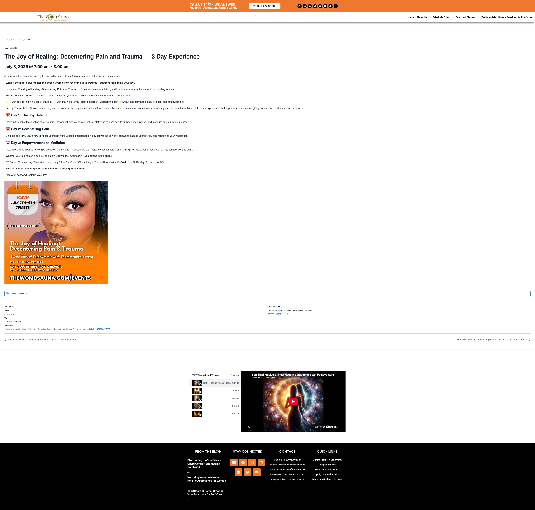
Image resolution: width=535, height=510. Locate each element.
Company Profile (327, 464)
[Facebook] (299, 6)
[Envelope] (234, 462)
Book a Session (507, 17)
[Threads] (310, 6)
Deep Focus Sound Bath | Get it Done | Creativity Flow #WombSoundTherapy (217, 398)
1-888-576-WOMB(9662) (287, 459)
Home (411, 17)
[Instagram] (305, 6)
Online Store (525, 17)
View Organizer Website (278, 313)
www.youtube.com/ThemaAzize (287, 479)
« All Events (10, 47)
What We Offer (441, 17)
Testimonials (488, 17)
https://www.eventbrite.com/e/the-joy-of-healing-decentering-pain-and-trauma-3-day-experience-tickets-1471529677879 (57, 329)
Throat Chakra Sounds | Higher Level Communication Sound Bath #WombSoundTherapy (217, 390)
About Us (422, 17)
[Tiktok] (336, 6)
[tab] (215, 383)
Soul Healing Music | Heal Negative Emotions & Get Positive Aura (217, 382)
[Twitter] (315, 6)
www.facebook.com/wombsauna (287, 469)
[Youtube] (320, 6)
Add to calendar (17, 293)
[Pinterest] (330, 6)
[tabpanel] (293, 401)
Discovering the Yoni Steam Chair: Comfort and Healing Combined (204, 463)
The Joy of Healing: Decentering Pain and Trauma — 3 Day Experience (42, 339)
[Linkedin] (325, 6)
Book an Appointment (327, 469)
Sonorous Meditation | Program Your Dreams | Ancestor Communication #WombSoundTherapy (217, 405)
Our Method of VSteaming (327, 459)
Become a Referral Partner (327, 479)
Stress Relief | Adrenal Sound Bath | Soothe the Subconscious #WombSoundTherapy (217, 413)
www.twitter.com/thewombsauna (287, 474)
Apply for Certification (327, 474)
